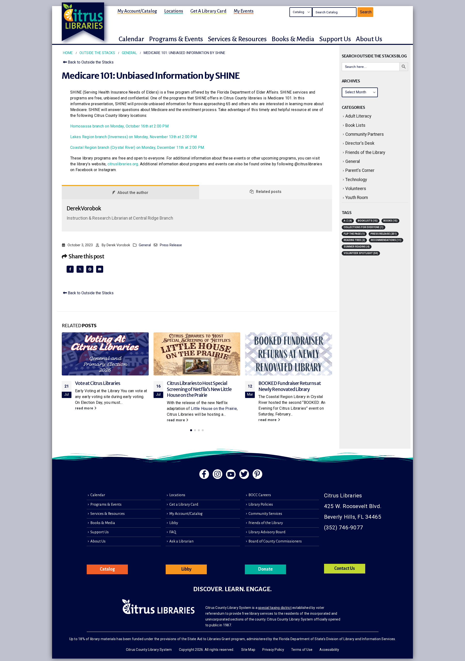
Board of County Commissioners (275, 541)
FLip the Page (354, 233)
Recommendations (386, 240)
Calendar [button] (131, 39)
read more (84, 408)
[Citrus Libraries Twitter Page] (244, 474)
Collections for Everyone (363, 227)
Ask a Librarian (181, 541)
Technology (356, 179)
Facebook (70, 269)
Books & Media (102, 523)
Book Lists (355, 125)
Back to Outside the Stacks (90, 62)
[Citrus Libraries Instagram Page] (217, 474)
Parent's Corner (359, 170)
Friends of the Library (365, 152)
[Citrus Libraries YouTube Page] (231, 474)
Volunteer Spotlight (361, 253)
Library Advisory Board (267, 532)
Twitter (80, 269)
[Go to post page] (105, 353)
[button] (191, 430)
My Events (244, 11)
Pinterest (89, 269)
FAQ (172, 532)
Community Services (265, 514)
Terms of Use (301, 650)
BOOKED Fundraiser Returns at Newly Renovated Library (289, 386)
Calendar (97, 495)
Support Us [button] (335, 39)
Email (99, 269)
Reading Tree (354, 240)
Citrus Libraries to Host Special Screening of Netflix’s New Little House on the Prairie (199, 389)
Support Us (99, 532)
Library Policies (260, 504)
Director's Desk (359, 143)
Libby (173, 523)
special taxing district (275, 608)
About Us (98, 541)
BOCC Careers (259, 495)
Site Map (248, 650)
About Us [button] (369, 39)
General (145, 245)
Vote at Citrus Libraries (97, 383)
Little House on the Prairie (214, 408)
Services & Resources (107, 514)
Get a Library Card (208, 11)
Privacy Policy (273, 650)
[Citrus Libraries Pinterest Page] (257, 474)
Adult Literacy (358, 116)
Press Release (171, 245)
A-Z (348, 220)
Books (390, 220)
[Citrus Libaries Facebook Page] (204, 474)
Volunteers (355, 188)
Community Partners (364, 134)
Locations (173, 11)
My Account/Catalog (137, 11)
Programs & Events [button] (176, 39)
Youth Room (356, 197)
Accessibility (329, 650)
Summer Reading (357, 246)
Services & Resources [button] (237, 39)
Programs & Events (106, 504)
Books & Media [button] (292, 39)
